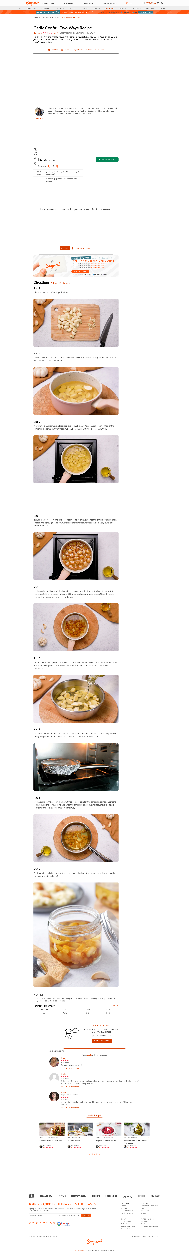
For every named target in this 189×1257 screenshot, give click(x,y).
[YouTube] (44, 1223)
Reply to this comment (70, 1068)
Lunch (97, 8)
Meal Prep (151, 8)
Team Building (88, 3)
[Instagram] (30, 1223)
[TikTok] (37, 1223)
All (20, 8)
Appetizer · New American (48, 1137)
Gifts (130, 3)
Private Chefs (68, 3)
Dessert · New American (104, 1137)
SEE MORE (65, 248)
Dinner (85, 8)
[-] (49, 166)
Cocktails (136, 8)
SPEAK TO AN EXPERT (82, 248)
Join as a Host (145, 1211)
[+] (57, 166)
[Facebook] (33, 1223)
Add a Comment (102, 1041)
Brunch (60, 8)
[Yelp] (40, 1223)
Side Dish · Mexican (130, 1137)
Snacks (122, 8)
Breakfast (46, 8)
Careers (143, 1213)
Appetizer (32, 8)
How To (164, 8)
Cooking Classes (48, 3)
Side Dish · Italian (74, 1137)
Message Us (149, 2)
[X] (51, 1223)
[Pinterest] (47, 1223)
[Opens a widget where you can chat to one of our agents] (181, 1253)
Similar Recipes (94, 1115)
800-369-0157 (152, 4)
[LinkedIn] (54, 1223)
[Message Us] (144, 3)
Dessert (73, 8)
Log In (89, 1055)
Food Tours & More (110, 3)
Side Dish (109, 8)
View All (116, 1005)
